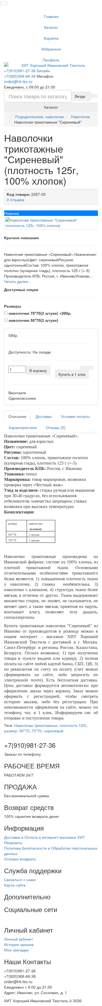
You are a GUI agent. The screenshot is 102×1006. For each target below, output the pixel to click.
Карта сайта (15, 885)
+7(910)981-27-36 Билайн (27, 70)
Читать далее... (17, 281)
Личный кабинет (18, 939)
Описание (17, 416)
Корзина (51, 38)
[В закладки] (83, 368)
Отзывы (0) (56, 427)
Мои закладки (16, 950)
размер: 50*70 (16, 730)
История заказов (18, 944)
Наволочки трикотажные (35, 725)
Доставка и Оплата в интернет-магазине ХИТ (44, 837)
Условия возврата (20, 859)
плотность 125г (73, 725)
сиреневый (53, 730)
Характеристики (22, 427)
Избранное (51, 49)
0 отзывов (15, 199)
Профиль (51, 59)
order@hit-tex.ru (18, 81)
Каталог (51, 27)
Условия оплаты (75, 416)
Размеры (12, 306)
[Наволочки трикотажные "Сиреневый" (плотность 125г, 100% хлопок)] (51, 222)
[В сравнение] (90, 368)
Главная (51, 16)
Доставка (44, 416)
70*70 (37, 730)
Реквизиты (13, 842)
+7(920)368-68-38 (20, 76)
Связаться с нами (20, 879)
